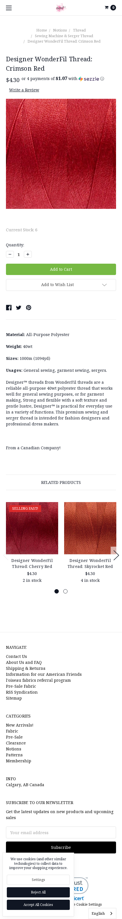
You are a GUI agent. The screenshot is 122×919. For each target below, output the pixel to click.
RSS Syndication (22, 692)
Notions (60, 30)
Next (116, 555)
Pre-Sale (14, 737)
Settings (38, 879)
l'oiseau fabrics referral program (38, 680)
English (98, 913)
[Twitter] (19, 307)
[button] (63, 78)
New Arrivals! (19, 725)
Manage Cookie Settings (82, 904)
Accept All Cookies (38, 904)
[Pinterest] (28, 307)
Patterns (14, 755)
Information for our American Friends (44, 674)
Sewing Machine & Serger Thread (64, 35)
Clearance (16, 743)
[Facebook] (9, 307)
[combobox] (102, 913)
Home (41, 30)
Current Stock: (21, 229)
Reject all (38, 892)
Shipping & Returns (25, 668)
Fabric (12, 731)
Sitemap (14, 698)
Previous (6, 555)
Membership (18, 760)
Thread (79, 30)
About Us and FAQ (24, 662)
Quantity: (15, 244)
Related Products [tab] (61, 482)
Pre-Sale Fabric (21, 686)
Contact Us (16, 656)
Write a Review (24, 90)
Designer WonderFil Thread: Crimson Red (64, 41)
